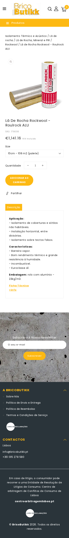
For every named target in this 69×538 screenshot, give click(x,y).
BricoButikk (20, 524)
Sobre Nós (12, 396)
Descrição (13, 207)
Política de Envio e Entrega (23, 402)
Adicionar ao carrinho (19, 180)
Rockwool (11, 44)
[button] (4, 9)
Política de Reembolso (20, 409)
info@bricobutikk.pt (15, 452)
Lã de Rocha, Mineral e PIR (33, 40)
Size (7, 146)
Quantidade (13, 165)
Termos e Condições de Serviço (27, 415)
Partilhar (16, 193)
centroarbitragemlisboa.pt (34, 501)
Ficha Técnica (19, 285)
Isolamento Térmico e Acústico (26, 36)
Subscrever (34, 355)
